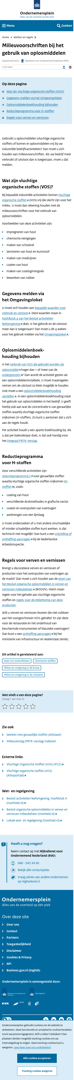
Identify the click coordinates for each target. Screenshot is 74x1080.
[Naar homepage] (37, 4)
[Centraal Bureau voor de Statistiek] (29, 1003)
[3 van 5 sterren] (19, 706)
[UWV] (37, 1003)
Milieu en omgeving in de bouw (21, 667)
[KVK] (5, 1003)
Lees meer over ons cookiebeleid (32, 1047)
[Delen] (64, 67)
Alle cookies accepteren (37, 1058)
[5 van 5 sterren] (33, 706)
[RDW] (18, 1003)
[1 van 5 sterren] (5, 706)
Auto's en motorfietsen (17, 660)
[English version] (70, 67)
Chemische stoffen (45, 660)
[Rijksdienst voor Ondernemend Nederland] (13, 992)
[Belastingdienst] (37, 992)
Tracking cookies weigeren (37, 1071)
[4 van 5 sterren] (26, 706)
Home (5, 37)
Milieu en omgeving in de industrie (23, 674)
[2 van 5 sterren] (12, 706)
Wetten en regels (23, 37)
